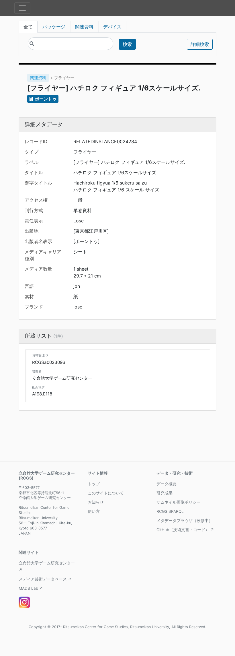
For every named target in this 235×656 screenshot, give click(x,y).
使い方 (94, 511)
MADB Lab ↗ (31, 588)
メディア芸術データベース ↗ (45, 579)
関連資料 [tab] (84, 27)
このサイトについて (106, 493)
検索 (127, 44)
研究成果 (164, 493)
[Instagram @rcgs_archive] (24, 602)
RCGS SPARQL (170, 511)
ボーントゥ (45, 99)
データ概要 (166, 484)
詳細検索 (200, 44)
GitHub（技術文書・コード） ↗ (185, 529)
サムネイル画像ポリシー (178, 502)
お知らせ (96, 502)
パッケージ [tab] (53, 27)
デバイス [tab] (112, 27)
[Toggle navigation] (22, 8)
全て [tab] (28, 27)
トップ (94, 484)
